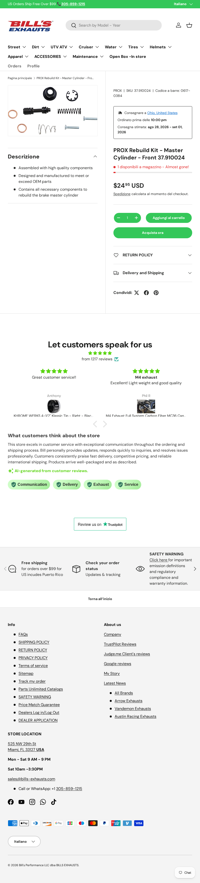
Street (14, 47)
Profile (33, 66)
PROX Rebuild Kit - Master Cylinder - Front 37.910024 (66, 78)
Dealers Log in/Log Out (39, 712)
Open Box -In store (128, 56)
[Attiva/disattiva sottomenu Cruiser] (97, 47)
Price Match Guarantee (39, 704)
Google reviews (117, 663)
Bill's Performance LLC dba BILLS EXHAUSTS (49, 865)
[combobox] (114, 25)
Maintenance (85, 56)
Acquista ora (152, 232)
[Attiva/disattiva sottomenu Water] (120, 47)
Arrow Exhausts (128, 700)
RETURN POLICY (33, 650)
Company (112, 634)
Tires (133, 47)
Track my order (32, 681)
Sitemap (26, 673)
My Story (112, 673)
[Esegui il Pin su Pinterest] (156, 293)
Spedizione (121, 194)
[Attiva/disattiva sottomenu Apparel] (27, 56)
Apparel (15, 56)
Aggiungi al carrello (169, 218)
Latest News (115, 683)
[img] (100, 353)
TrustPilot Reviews (120, 644)
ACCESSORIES (47, 56)
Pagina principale (20, 78)
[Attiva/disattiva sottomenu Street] (24, 47)
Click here (159, 559)
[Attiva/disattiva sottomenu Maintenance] (102, 56)
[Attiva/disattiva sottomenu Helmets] (170, 47)
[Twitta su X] (136, 293)
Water (111, 47)
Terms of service (33, 665)
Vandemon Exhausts (133, 708)
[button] (189, 25)
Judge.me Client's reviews (127, 653)
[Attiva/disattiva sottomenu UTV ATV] (71, 47)
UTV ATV (59, 47)
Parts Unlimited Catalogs (41, 689)
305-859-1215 (69, 788)
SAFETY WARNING (35, 696)
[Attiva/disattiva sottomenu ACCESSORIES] (65, 56)
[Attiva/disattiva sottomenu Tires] (142, 47)
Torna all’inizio (100, 599)
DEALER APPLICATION (38, 720)
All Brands (124, 693)
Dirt (35, 47)
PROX (117, 90)
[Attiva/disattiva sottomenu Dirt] (43, 47)
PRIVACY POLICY (33, 657)
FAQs (23, 634)
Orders (14, 66)
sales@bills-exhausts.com (31, 778)
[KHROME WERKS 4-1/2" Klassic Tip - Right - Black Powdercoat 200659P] (54, 406)
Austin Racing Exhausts (135, 716)
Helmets (158, 47)
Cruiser (86, 47)
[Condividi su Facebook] (146, 293)
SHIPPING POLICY (34, 642)
